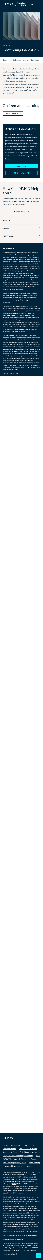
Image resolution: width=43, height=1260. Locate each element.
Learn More (21, 166)
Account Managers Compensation (13, 1239)
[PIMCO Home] (14, 4)
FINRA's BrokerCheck (31, 1235)
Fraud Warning (34, 1163)
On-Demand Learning (20, 60)
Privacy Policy (28, 1145)
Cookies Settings (9, 1149)
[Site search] (32, 4)
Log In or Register (12, 113)
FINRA (14, 1184)
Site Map (30, 1166)
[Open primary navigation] (38, 4)
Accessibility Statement (14, 1166)
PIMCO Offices (8, 236)
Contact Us (35, 60)
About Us (6, 220)
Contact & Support (21, 212)
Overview (6, 60)
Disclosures (7, 248)
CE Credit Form (20, 173)
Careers (6, 228)
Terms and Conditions (11, 1145)
